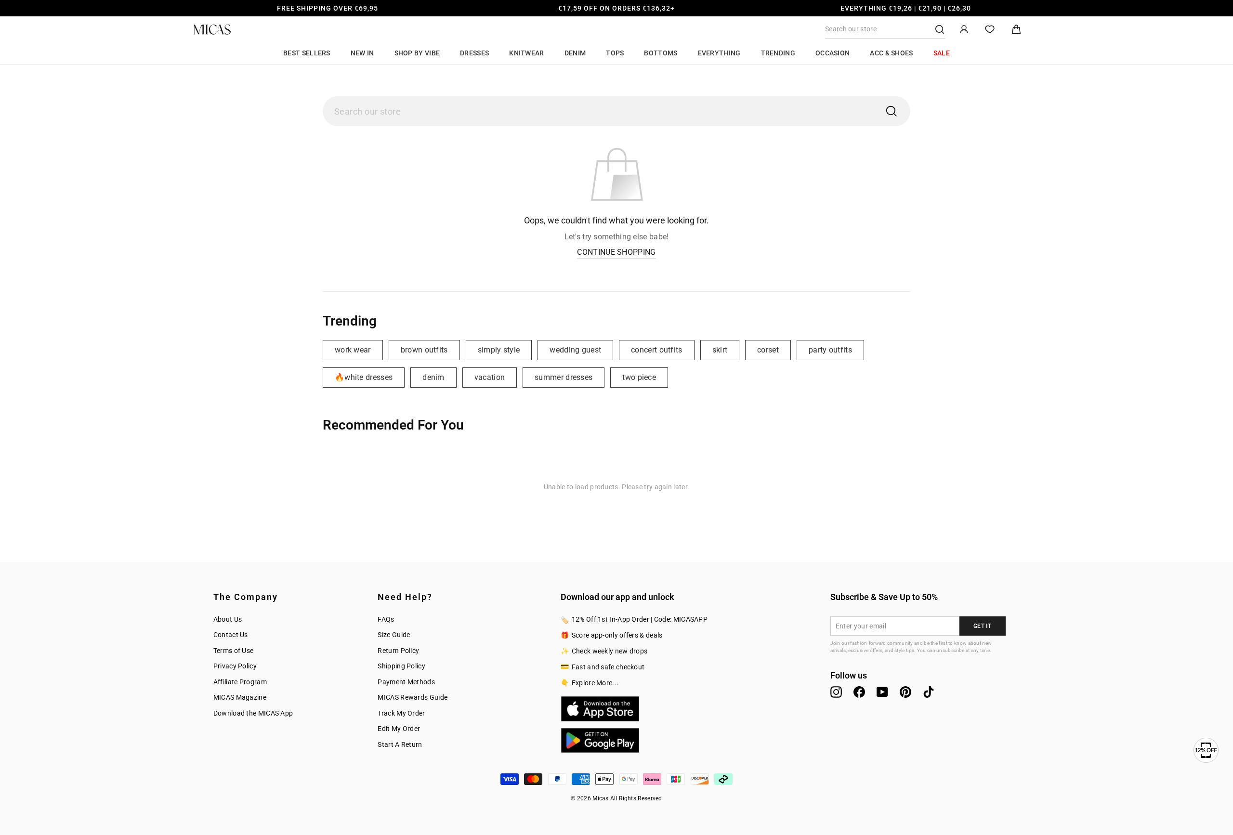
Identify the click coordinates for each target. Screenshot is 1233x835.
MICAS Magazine (239, 697)
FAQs (386, 619)
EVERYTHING (719, 53)
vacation (489, 377)
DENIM (575, 53)
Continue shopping (616, 252)
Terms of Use (233, 650)
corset (768, 349)
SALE (941, 53)
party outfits (830, 349)
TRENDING (778, 53)
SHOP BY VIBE (417, 53)
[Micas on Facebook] (859, 692)
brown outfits (424, 349)
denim (433, 377)
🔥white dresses (364, 377)
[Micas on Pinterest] (905, 692)
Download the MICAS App (253, 713)
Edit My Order (399, 728)
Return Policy (398, 650)
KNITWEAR (526, 53)
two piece (639, 377)
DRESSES (474, 53)
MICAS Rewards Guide (412, 697)
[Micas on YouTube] (882, 692)
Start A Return (400, 744)
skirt (720, 349)
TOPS (615, 53)
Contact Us (230, 635)
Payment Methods (406, 682)
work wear (353, 349)
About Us (227, 619)
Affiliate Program (240, 682)
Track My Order (401, 713)
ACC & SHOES (891, 53)
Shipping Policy (401, 666)
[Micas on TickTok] (928, 692)
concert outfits (656, 349)
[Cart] (1016, 29)
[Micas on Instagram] (836, 692)
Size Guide (394, 635)
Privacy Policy (235, 666)
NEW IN (362, 53)
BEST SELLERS (306, 53)
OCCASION (832, 53)
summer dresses (563, 377)
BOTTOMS (660, 53)
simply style (499, 349)
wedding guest (575, 349)
